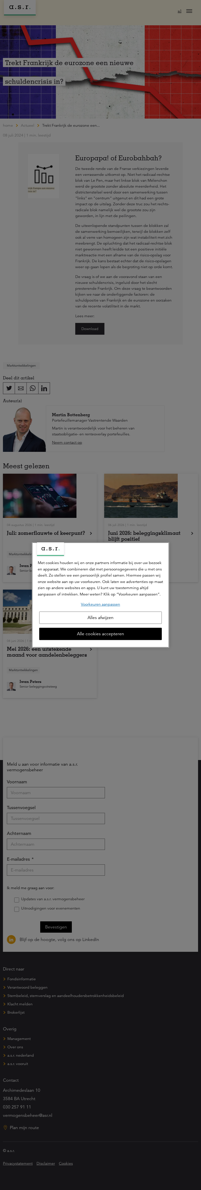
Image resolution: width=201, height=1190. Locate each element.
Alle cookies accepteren (100, 634)
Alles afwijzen (100, 618)
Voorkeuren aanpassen (100, 604)
